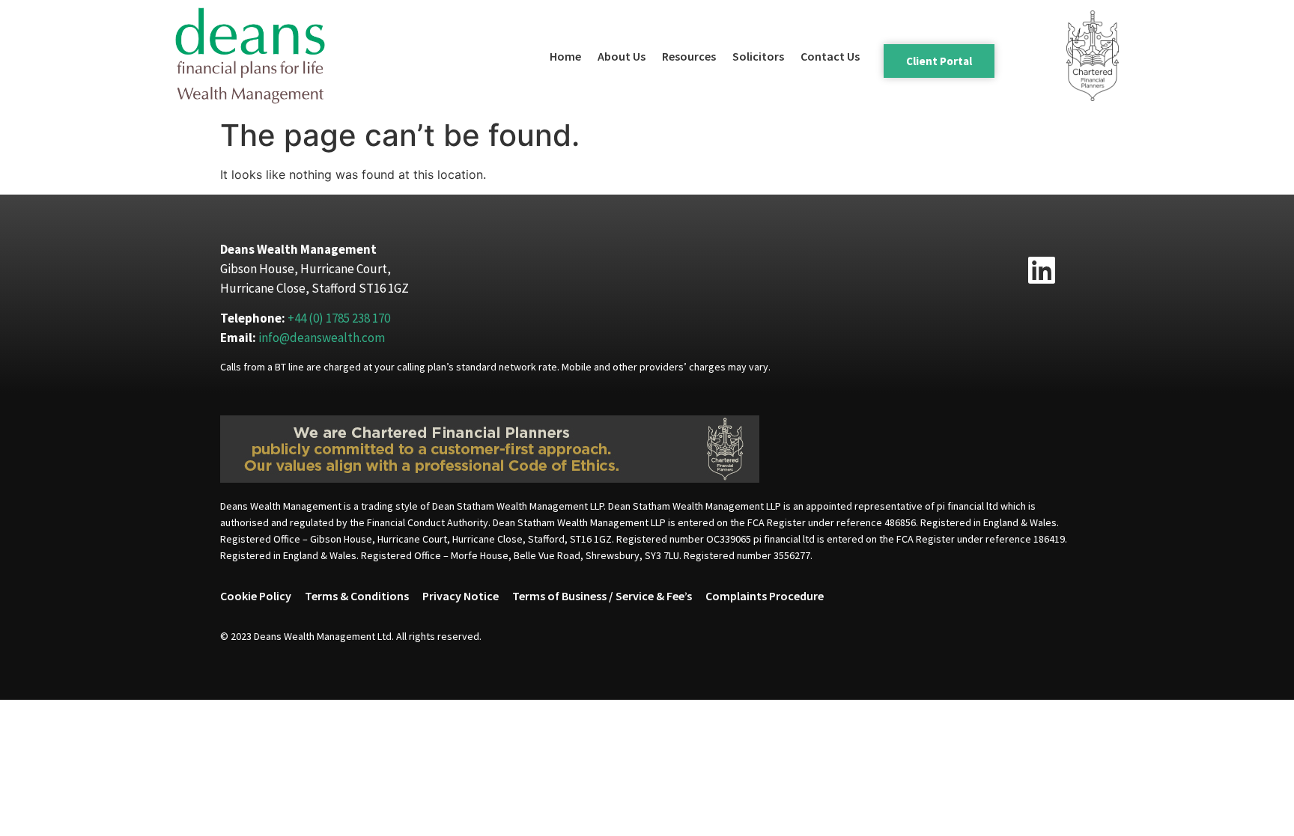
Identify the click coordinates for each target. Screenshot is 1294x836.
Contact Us (830, 56)
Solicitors (758, 56)
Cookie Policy (255, 595)
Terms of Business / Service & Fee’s (602, 595)
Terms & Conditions (357, 595)
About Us (622, 56)
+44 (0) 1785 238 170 (339, 318)
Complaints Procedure (764, 595)
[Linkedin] (1041, 270)
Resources (689, 56)
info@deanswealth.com (321, 337)
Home (565, 56)
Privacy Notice (460, 595)
